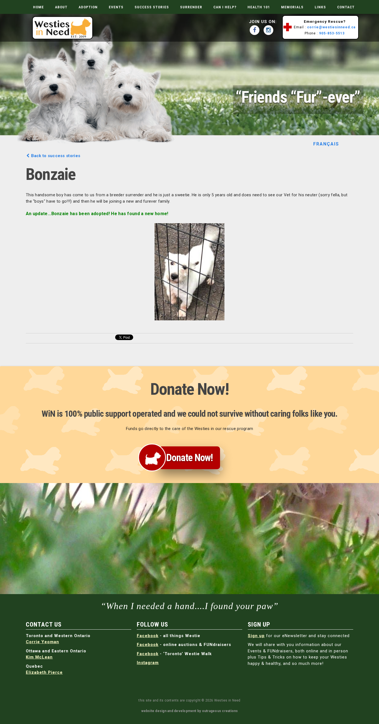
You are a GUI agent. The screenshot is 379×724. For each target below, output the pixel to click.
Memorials (292, 7)
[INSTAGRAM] (270, 30)
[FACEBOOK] (256, 30)
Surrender (191, 7)
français (326, 144)
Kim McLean (39, 657)
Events (116, 7)
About (61, 7)
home (38, 7)
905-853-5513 (332, 33)
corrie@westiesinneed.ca (331, 27)
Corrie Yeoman (42, 641)
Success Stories (152, 7)
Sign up (256, 635)
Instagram (148, 662)
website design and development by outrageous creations (189, 711)
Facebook (147, 635)
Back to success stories (55, 155)
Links (320, 7)
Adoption (88, 7)
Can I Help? (224, 7)
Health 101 (258, 7)
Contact (346, 7)
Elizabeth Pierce (44, 672)
